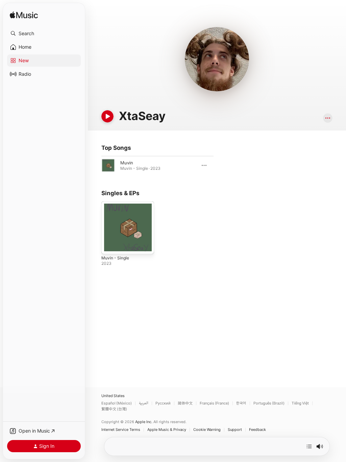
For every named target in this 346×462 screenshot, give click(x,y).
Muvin (126, 162)
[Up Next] (309, 446)
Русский (163, 403)
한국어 (241, 403)
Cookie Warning (207, 430)
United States (113, 396)
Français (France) (214, 403)
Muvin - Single (115, 257)
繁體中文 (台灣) (114, 409)
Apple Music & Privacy (166, 430)
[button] (43, 33)
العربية (143, 403)
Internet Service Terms (120, 430)
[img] (24, 15)
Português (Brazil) (269, 403)
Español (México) (116, 403)
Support (235, 430)
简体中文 (185, 403)
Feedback (257, 430)
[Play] (107, 116)
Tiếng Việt (300, 403)
